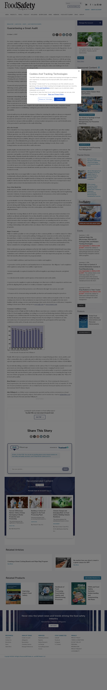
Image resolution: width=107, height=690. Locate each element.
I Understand (60, 99)
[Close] (79, 71)
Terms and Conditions (42, 88)
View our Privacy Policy (56, 94)
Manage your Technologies (45, 99)
